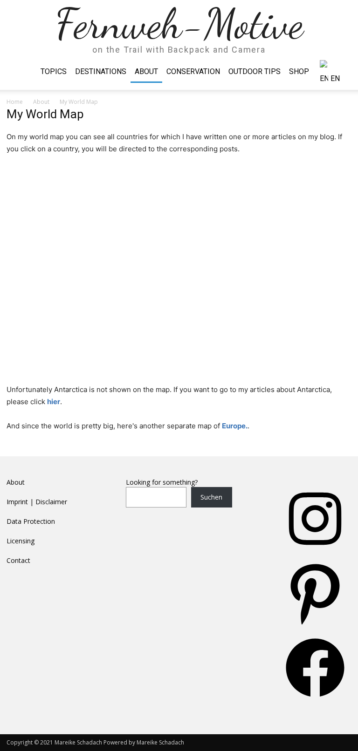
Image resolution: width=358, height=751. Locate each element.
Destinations (100, 71)
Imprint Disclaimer (37, 501)
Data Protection (31, 521)
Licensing (20, 540)
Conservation (193, 71)
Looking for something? (162, 482)
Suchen (211, 497)
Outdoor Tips (254, 71)
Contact (18, 560)
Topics (54, 71)
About (146, 71)
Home (15, 102)
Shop (299, 71)
